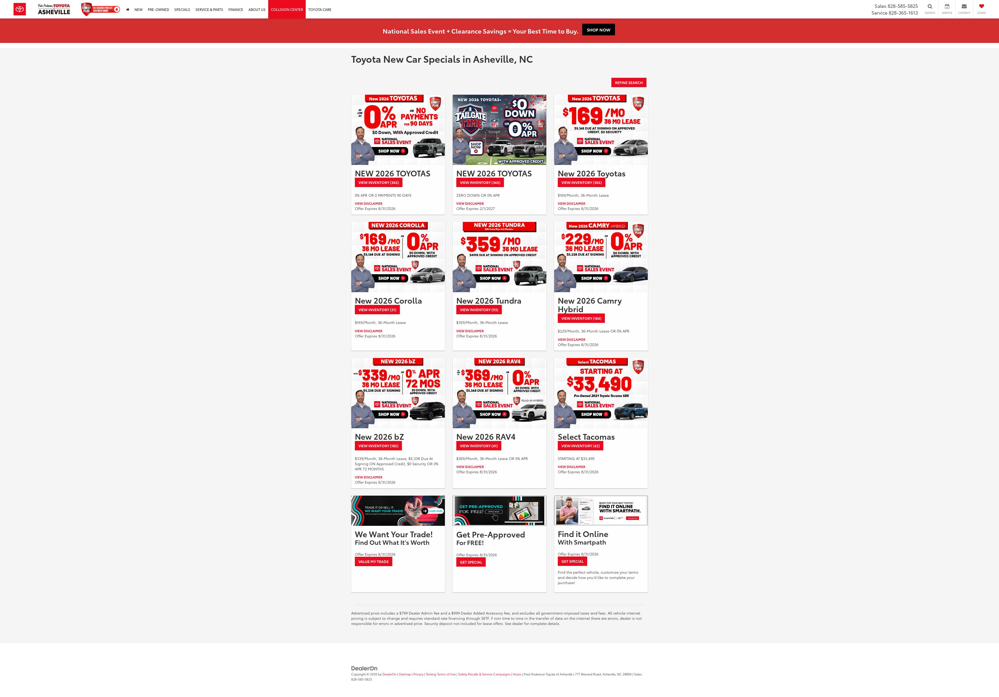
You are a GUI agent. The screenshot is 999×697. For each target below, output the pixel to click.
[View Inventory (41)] (499, 393)
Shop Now (598, 30)
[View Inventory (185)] (398, 393)
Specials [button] (182, 9)
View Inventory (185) (378, 445)
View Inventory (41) (479, 445)
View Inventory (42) (580, 445)
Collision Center (287, 9)
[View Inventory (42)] (601, 393)
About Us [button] (257, 9)
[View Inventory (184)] (601, 257)
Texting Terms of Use (441, 674)
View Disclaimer (368, 203)
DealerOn (389, 674)
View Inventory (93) (479, 309)
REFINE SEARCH (629, 82)
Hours (517, 674)
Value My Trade (373, 561)
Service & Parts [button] (209, 9)
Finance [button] (235, 9)
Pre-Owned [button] (158, 9)
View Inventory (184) (581, 318)
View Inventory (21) (377, 309)
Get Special (471, 562)
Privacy (418, 674)
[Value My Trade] (398, 511)
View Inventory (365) (378, 182)
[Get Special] (499, 511)
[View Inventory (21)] (398, 257)
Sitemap (405, 674)
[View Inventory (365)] (398, 130)
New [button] (139, 9)
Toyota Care (319, 9)
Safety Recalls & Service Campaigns (484, 674)
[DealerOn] (364, 667)
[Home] (128, 9)
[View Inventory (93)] (499, 257)
